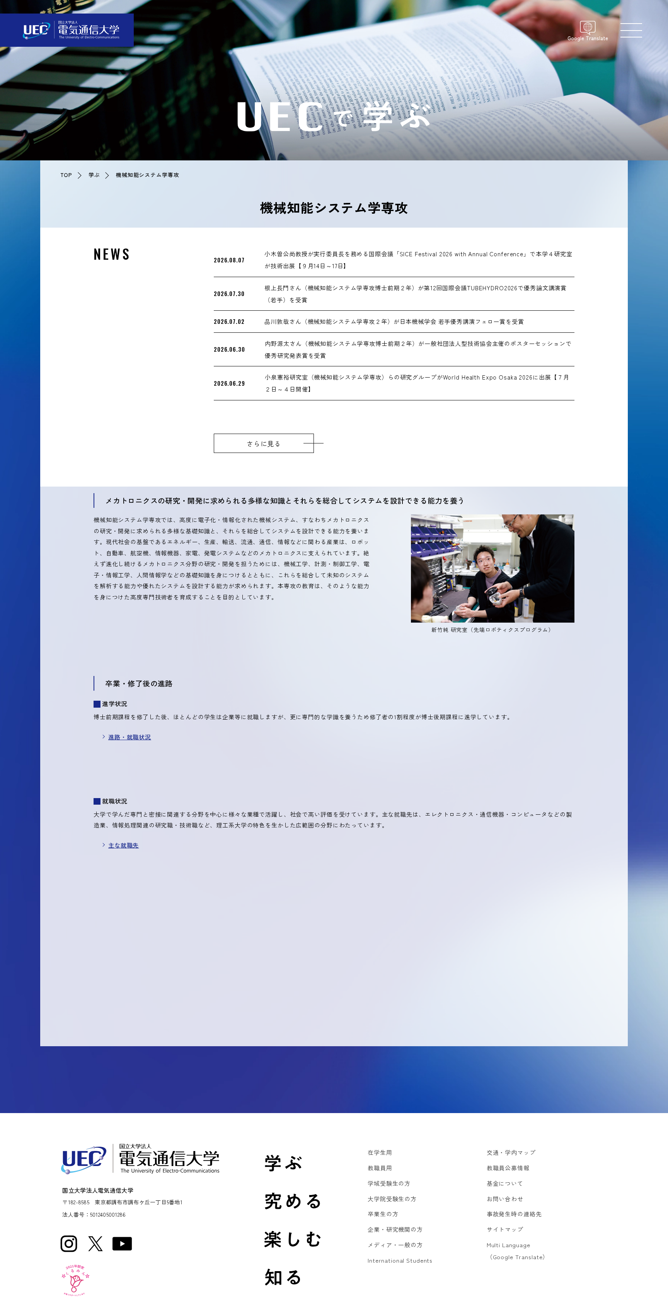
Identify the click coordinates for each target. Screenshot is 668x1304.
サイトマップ (505, 1229)
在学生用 (380, 1152)
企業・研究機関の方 (395, 1229)
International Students (400, 1260)
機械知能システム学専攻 (147, 175)
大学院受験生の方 (392, 1199)
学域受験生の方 (389, 1183)
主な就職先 (123, 845)
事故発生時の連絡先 (514, 1214)
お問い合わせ (505, 1199)
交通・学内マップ (511, 1152)
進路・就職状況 (129, 737)
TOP (66, 175)
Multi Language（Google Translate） (518, 1251)
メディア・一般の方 (395, 1245)
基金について (505, 1183)
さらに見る (264, 443)
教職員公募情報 (508, 1168)
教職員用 (380, 1168)
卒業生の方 (383, 1214)
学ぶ (94, 175)
